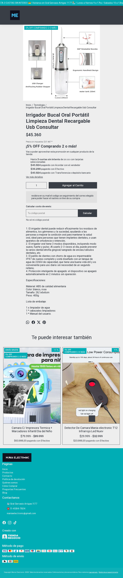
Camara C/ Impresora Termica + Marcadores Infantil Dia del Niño (32, 429)
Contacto (7, 476)
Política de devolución (13, 479)
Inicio (5, 469)
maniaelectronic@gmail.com (21, 513)
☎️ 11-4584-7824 (16, 508)
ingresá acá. (93, 572)
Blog (4, 492)
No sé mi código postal (37, 220)
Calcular (87, 213)
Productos (7, 472)
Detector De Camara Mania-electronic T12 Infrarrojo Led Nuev (91, 429)
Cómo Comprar (9, 486)
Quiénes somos (10, 482)
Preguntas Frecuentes (14, 489)
